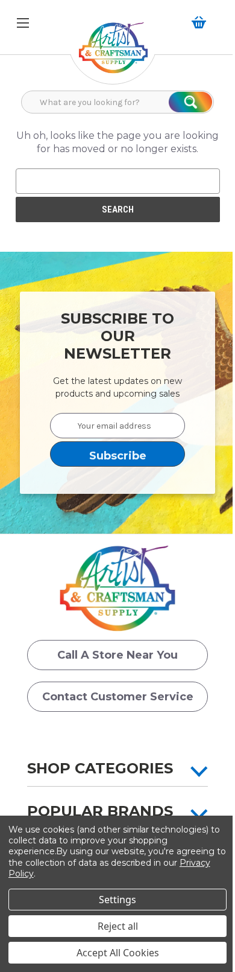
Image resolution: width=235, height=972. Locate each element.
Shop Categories (100, 768)
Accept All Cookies (118, 952)
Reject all (118, 926)
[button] (113, 54)
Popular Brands (100, 811)
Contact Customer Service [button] (117, 696)
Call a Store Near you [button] (117, 655)
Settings (117, 899)
